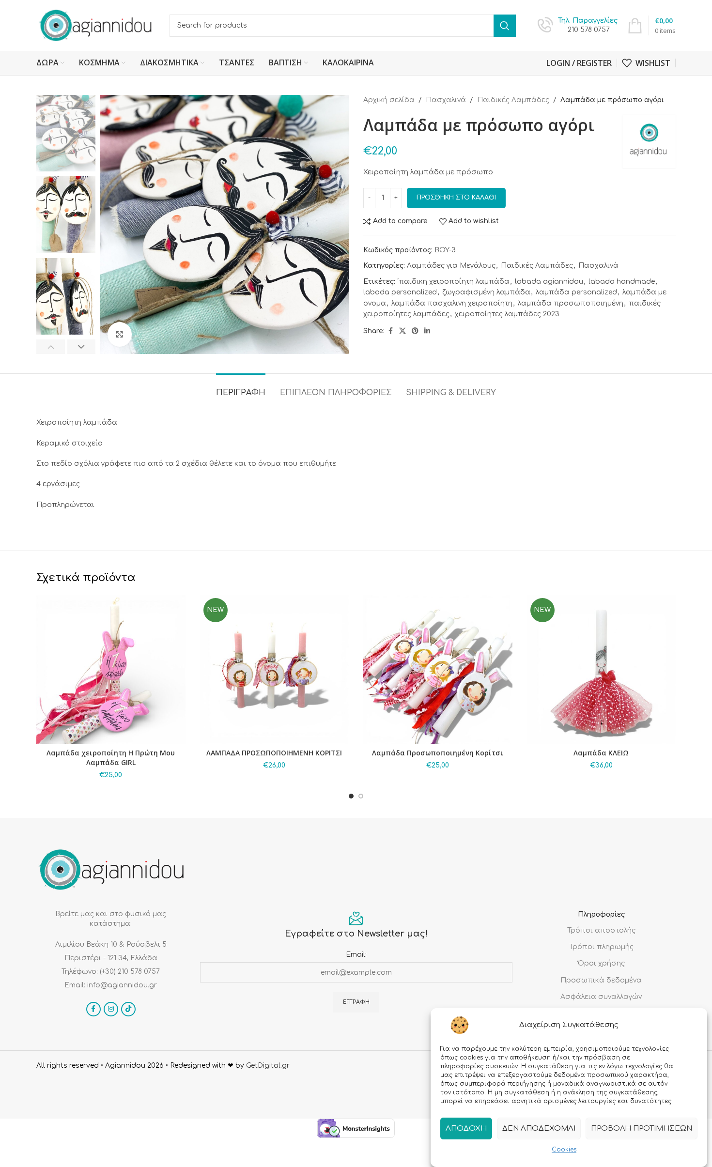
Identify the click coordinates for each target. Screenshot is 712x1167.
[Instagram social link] (111, 1009)
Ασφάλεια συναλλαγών (601, 996)
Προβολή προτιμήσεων (641, 1128)
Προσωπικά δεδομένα (601, 980)
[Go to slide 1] (351, 796)
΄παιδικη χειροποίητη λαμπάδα (453, 281)
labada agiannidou (549, 281)
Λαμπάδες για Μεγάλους (451, 265)
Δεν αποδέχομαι (538, 1128)
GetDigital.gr (268, 1065)
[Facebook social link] (390, 331)
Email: (356, 954)
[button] (50, 346)
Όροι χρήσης (601, 963)
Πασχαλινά (446, 100)
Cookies (564, 1149)
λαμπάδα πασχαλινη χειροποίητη (451, 303)
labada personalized (400, 292)
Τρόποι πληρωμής (601, 947)
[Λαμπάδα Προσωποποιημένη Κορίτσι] (437, 669)
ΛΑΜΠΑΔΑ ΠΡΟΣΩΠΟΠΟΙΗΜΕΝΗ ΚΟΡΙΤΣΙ (274, 752)
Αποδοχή (466, 1128)
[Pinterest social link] (415, 331)
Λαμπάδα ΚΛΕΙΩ (601, 752)
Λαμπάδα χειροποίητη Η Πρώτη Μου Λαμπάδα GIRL (110, 757)
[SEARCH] (505, 26)
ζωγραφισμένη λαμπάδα (486, 292)
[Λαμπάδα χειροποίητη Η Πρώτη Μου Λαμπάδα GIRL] (111, 669)
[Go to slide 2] (360, 796)
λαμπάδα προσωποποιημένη (570, 303)
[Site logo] (95, 25)
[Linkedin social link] (427, 331)
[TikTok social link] (128, 1009)
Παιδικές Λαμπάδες (513, 100)
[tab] (240, 388)
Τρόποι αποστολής (601, 930)
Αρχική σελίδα (389, 100)
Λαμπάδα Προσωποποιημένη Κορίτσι (437, 752)
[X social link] (402, 331)
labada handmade (621, 281)
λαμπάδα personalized (576, 292)
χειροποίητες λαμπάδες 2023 (507, 314)
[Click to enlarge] (120, 334)
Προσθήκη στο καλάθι (456, 197)
